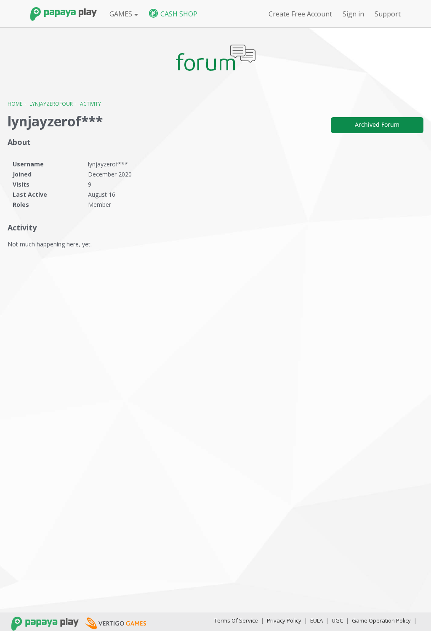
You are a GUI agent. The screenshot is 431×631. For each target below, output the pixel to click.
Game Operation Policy (381, 620)
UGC (337, 620)
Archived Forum (377, 124)
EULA (316, 620)
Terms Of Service (236, 620)
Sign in (353, 14)
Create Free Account (300, 14)
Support (388, 14)
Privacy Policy (284, 620)
